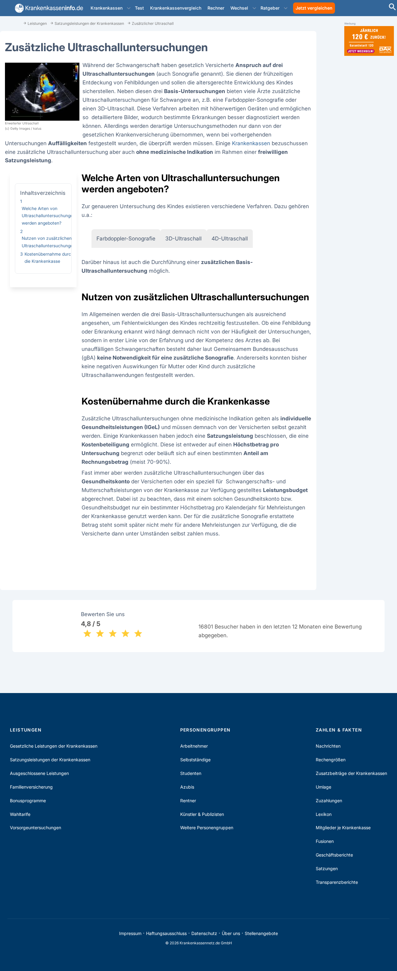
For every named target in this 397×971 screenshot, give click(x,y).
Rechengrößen (331, 759)
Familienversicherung (31, 787)
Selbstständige (195, 759)
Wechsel (239, 8)
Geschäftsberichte (334, 854)
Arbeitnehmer (194, 746)
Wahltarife (20, 814)
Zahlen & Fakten (339, 729)
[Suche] (392, 7)
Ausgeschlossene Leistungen (39, 773)
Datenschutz (204, 933)
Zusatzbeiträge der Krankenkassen (351, 773)
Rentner (188, 800)
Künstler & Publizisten (202, 814)
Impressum (130, 933)
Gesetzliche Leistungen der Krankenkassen (53, 746)
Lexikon (324, 814)
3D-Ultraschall (183, 238)
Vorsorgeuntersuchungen (35, 827)
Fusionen (325, 841)
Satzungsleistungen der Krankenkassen (50, 759)
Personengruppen (205, 729)
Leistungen (26, 729)
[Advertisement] (369, 158)
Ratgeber (270, 8)
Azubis (187, 787)
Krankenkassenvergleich (175, 8)
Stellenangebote (261, 933)
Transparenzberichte (337, 882)
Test (139, 8)
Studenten (190, 773)
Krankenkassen (107, 8)
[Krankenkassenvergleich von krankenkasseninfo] (47, 8)
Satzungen (327, 868)
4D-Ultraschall (230, 238)
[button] (128, 8)
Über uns (231, 933)
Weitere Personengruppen (206, 827)
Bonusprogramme (28, 800)
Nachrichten (328, 746)
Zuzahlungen (329, 800)
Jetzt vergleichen (314, 8)
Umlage (323, 787)
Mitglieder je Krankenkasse (343, 827)
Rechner (215, 8)
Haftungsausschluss (166, 933)
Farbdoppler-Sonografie (125, 238)
